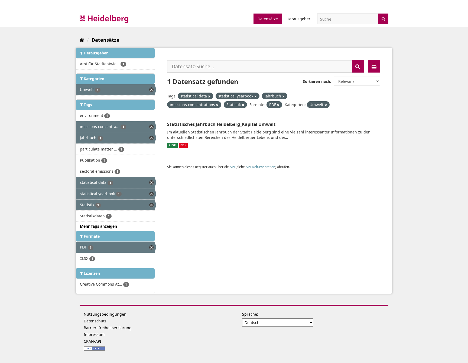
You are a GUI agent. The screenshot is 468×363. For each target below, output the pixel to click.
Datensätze (268, 18)
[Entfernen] (209, 96)
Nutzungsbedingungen (105, 314)
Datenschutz (95, 320)
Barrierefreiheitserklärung (108, 327)
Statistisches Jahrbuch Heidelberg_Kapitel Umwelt (221, 124)
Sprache (249, 314)
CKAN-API (92, 341)
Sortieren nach (316, 81)
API (232, 167)
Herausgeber (298, 18)
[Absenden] (383, 18)
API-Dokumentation (260, 167)
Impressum (94, 334)
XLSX (172, 145)
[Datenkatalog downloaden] (374, 66)
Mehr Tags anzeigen (98, 226)
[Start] (82, 40)
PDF (183, 145)
